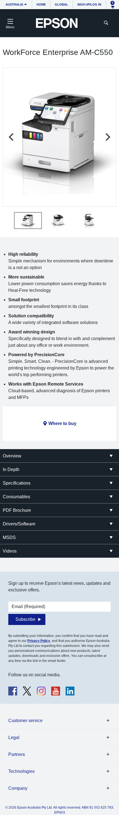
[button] (28, 220)
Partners (16, 754)
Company (17, 788)
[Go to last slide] (11, 137)
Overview (12, 456)
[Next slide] (107, 137)
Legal (13, 737)
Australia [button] (14, 4)
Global (61, 4)
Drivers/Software (19, 524)
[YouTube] (55, 691)
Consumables (16, 496)
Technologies (21, 771)
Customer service (25, 720)
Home (41, 4)
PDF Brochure (17, 510)
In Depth (11, 469)
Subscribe (25, 619)
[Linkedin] (70, 691)
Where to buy (62, 423)
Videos (10, 551)
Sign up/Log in (89, 4)
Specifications (16, 483)
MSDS (9, 537)
